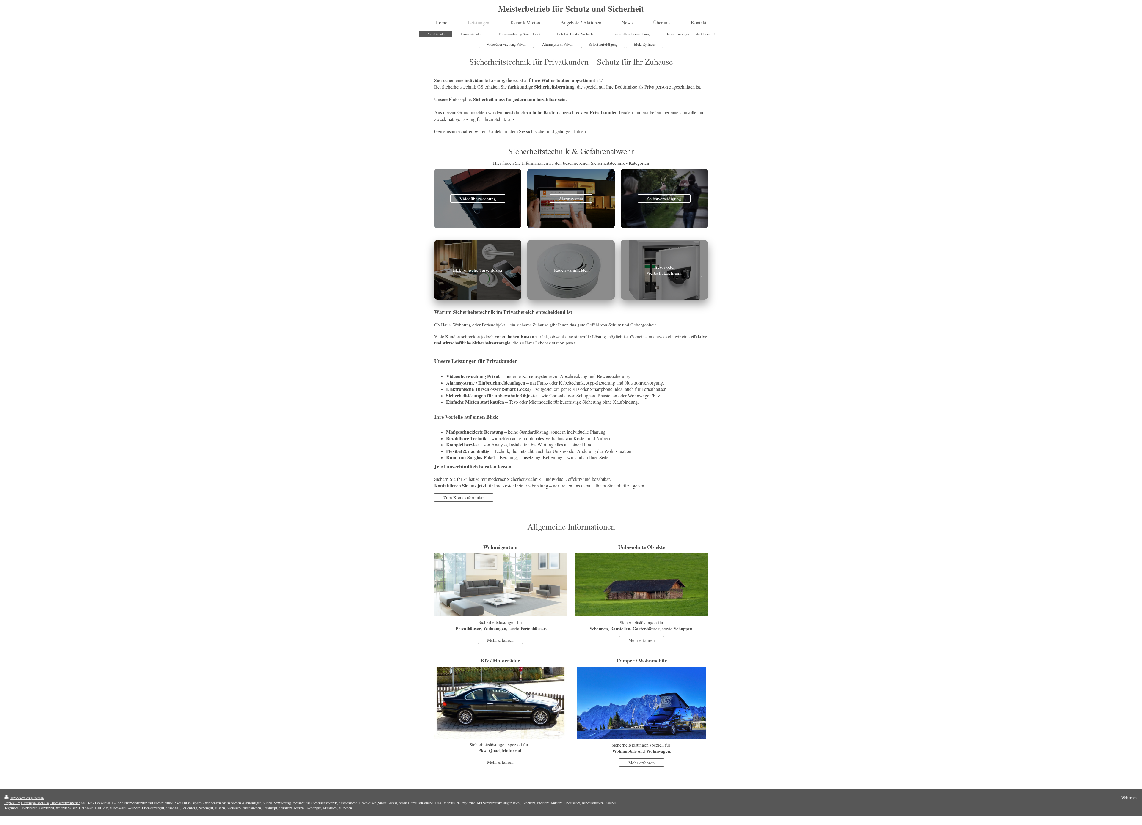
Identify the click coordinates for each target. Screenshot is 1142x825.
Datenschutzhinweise (65, 802)
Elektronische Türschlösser (478, 270)
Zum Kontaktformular (463, 497)
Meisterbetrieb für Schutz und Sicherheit (571, 8)
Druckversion (20, 797)
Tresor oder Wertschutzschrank (664, 270)
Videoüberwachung (477, 198)
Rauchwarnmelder (571, 270)
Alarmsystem (571, 198)
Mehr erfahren (500, 640)
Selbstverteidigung (664, 198)
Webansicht (1129, 797)
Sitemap (38, 797)
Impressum (12, 802)
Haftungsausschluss (35, 802)
